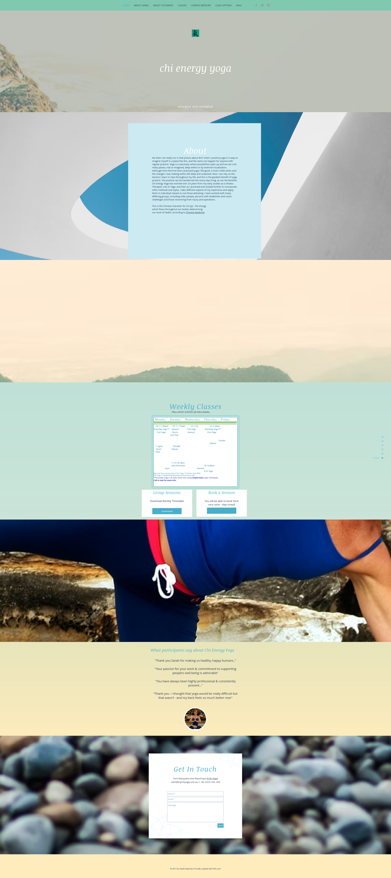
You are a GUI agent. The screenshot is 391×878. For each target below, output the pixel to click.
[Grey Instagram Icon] (268, 5)
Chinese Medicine (195, 212)
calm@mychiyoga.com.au (184, 781)
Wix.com (217, 868)
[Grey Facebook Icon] (256, 5)
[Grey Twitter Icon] (262, 5)
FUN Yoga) (212, 778)
